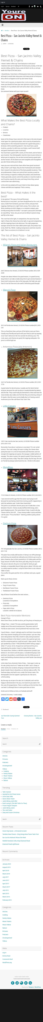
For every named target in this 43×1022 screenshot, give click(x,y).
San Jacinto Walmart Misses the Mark (14, 837)
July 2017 (5, 877)
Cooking (6, 771)
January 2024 (6, 864)
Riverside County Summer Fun (10, 717)
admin (4, 43)
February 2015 (7, 900)
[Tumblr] (40, 6)
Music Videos (8, 778)
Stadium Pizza (9, 523)
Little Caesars (9, 405)
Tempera (31, 987)
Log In (2, 6)
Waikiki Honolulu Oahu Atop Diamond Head (16, 841)
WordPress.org (7, 962)
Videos (4, 769)
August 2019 (6, 867)
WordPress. (38, 987)
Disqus (8, 729)
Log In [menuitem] (3, 2)
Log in (4, 953)
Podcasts (5, 762)
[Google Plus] (35, 6)
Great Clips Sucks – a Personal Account (14, 831)
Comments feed (7, 959)
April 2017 (5, 884)
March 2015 (6, 897)
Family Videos (8, 773)
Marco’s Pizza (9, 289)
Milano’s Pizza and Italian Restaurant (20, 244)
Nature (6, 780)
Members (13, 6)
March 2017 (6, 887)
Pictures (5, 759)
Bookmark (6, 709)
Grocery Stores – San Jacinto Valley (33, 717)
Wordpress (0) (14, 729)
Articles (7, 30)
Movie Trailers (8, 776)
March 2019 (6, 874)
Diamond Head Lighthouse (10, 844)
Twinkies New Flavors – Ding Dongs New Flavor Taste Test (20, 834)
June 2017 (5, 880)
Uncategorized (7, 766)
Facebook (3, 729)
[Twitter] (32, 6)
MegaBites (8, 467)
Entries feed (6, 956)
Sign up (7, 6)
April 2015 (5, 893)
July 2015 (5, 890)
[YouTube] (37, 6)
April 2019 (5, 870)
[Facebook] (29, 6)
